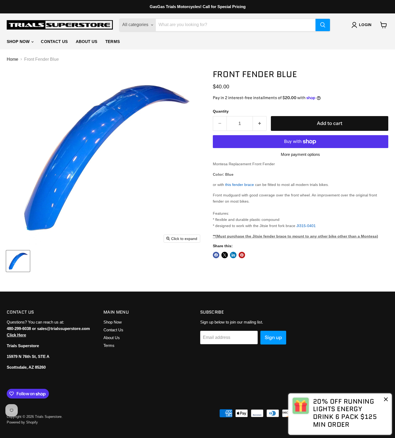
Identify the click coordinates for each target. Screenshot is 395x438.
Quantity (221, 111)
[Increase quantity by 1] (260, 123)
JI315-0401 (306, 226)
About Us (86, 41)
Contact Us (54, 41)
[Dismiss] (386, 400)
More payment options (300, 154)
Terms (112, 41)
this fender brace (239, 184)
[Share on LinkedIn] (233, 255)
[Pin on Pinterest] (242, 255)
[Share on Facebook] (216, 255)
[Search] (322, 25)
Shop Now (19, 41)
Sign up (273, 337)
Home (12, 59)
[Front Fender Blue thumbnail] (18, 261)
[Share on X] (224, 255)
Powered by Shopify (22, 422)
